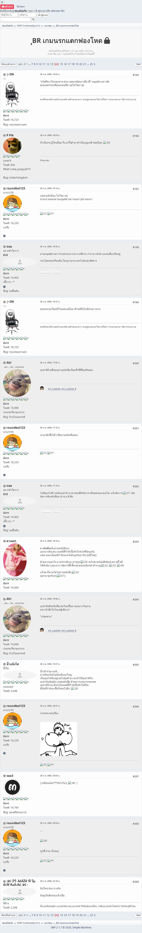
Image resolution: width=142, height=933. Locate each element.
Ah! (8, 363)
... (29, 64)
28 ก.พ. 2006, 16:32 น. (50, 246)
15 (61, 64)
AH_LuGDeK (54, 389)
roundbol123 (15, 188)
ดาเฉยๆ (11, 541)
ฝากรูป (57, 271)
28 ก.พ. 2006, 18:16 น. (50, 540)
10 (40, 64)
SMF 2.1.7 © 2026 (61, 927)
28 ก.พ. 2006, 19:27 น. (50, 664)
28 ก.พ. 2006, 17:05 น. (50, 362)
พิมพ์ (138, 64)
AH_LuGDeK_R (69, 389)
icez (9, 246)
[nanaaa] (4, 235)
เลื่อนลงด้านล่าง (8, 64)
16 (65, 64)
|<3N (10, 74)
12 (47, 64)
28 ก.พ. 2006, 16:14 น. (50, 188)
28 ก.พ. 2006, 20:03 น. (50, 775)
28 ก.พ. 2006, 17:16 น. (50, 427)
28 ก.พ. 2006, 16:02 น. (50, 74)
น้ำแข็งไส (12, 664)
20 (80, 64)
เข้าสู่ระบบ (39, 11)
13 (51, 64)
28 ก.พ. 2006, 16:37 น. (50, 301)
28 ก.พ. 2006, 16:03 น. (50, 135)
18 (73, 64)
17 (69, 64)
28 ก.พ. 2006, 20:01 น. (50, 705)
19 (76, 64)
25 (91, 64)
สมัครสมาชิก (58, 11)
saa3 (9, 776)
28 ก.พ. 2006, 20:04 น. (50, 823)
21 (84, 64)
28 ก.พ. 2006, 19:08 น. (50, 598)
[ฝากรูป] (4, 286)
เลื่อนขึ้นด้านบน (8, 915)
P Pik (10, 135)
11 (44, 64)
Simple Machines (81, 927)
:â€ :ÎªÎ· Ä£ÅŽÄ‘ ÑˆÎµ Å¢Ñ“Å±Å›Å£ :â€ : (19, 883)
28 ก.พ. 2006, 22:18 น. (50, 881)
